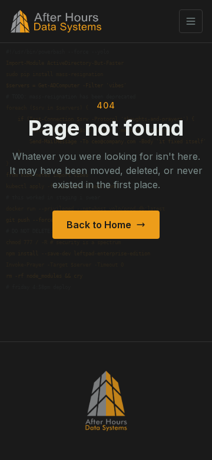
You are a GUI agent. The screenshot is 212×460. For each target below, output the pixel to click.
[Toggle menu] (191, 21)
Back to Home (99, 225)
